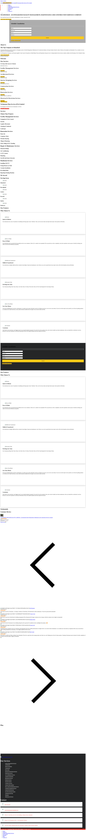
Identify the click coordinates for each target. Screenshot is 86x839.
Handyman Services (9, 773)
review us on (2, 522)
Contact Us (10, 11)
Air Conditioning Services (10, 774)
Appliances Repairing (9, 776)
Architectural (7, 764)
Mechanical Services (9, 778)
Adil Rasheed (32, 608)
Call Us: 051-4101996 (7, 5)
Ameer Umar (32, 613)
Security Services (8, 781)
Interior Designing (8, 766)
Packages (10, 9)
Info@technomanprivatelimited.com (11, 810)
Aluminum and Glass (9, 793)
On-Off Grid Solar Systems (10, 791)
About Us (10, 5)
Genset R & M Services (9, 790)
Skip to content (3, 0)
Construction (7, 768)
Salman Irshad (32, 619)
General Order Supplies (9, 785)
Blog (9, 10)
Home (9, 4)
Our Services (10, 8)
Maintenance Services (9, 796)
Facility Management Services (13, 7)
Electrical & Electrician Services (11, 771)
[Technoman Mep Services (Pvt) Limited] (16, 2)
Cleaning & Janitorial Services (10, 788)
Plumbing (7, 795)
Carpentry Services (8, 783)
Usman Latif (32, 625)
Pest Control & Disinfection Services (12, 786)
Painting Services (8, 779)
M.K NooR (32, 631)
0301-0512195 (7, 804)
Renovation (7, 769)
